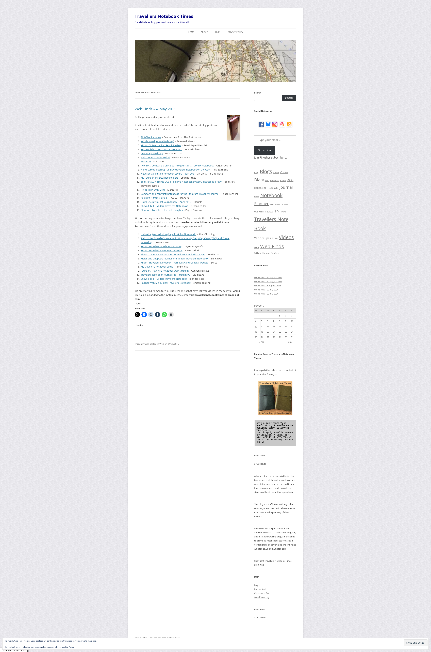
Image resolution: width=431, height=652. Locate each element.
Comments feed (262, 593)
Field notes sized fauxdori (155, 157)
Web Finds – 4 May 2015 (155, 108)
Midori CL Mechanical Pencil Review (161, 145)
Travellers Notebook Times (164, 16)
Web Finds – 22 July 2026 (266, 293)
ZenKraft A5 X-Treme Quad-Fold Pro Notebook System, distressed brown (181, 181)
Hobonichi (273, 187)
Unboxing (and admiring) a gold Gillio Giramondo (168, 234)
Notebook (271, 195)
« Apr (261, 341)
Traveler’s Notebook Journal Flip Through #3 (165, 274)
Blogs (266, 171)
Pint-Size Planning (151, 137)
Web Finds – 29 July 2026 (266, 289)
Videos (286, 237)
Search (257, 92)
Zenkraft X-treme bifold (154, 197)
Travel (283, 212)
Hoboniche (260, 187)
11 (256, 326)
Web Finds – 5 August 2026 (267, 285)
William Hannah (262, 253)
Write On (146, 161)
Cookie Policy (68, 646)
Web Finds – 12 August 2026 (268, 281)
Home (191, 32)
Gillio (290, 180)
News (256, 196)
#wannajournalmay (152, 153)
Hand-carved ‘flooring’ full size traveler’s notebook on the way (175, 169)
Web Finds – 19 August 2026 (268, 277)
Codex (276, 172)
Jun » (290, 341)
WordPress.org (261, 597)
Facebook (274, 180)
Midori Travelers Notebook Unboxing (161, 246)
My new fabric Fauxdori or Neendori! (161, 149)
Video (274, 238)
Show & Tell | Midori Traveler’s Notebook (164, 278)
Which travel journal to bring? (157, 141)
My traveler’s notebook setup (157, 266)
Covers (284, 172)
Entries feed (260, 589)
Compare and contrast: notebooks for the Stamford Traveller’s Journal (180, 193)
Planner (261, 203)
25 (256, 337)
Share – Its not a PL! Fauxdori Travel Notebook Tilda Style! (173, 254)
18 (256, 331)
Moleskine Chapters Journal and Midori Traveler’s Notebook (174, 258)
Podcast (285, 204)
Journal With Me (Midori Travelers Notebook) (166, 282)
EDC (267, 180)
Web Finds (272, 246)
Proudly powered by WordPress (165, 637)
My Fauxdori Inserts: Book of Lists (159, 177)
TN (276, 211)
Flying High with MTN (153, 189)
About (204, 32)
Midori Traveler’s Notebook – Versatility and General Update (174, 262)
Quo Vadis (259, 211)
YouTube (275, 253)
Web (161, 343)
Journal (286, 187)
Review (269, 211)
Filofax (283, 180)
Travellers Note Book (271, 224)
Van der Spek (262, 238)
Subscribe (264, 150)
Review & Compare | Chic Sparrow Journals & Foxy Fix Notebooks (177, 165)
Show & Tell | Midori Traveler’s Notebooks (164, 206)
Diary (259, 179)
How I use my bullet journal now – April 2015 (166, 202)
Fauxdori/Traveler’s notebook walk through (165, 270)
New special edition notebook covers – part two (167, 173)
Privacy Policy (235, 32)
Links (218, 32)
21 (274, 331)
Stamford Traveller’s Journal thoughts (162, 210)
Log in (257, 585)
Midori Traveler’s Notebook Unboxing (162, 250)
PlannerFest (275, 204)
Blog (256, 172)
